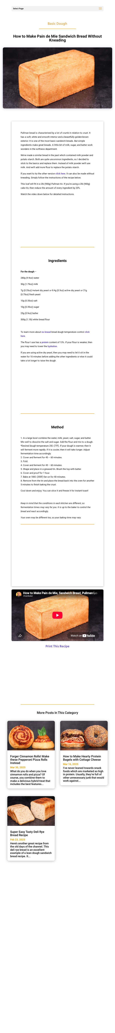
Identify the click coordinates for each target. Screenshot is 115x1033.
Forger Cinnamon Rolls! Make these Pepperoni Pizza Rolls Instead (29, 760)
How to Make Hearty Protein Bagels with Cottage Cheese (82, 758)
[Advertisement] (57, 222)
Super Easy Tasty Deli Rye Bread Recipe (27, 833)
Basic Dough (57, 24)
